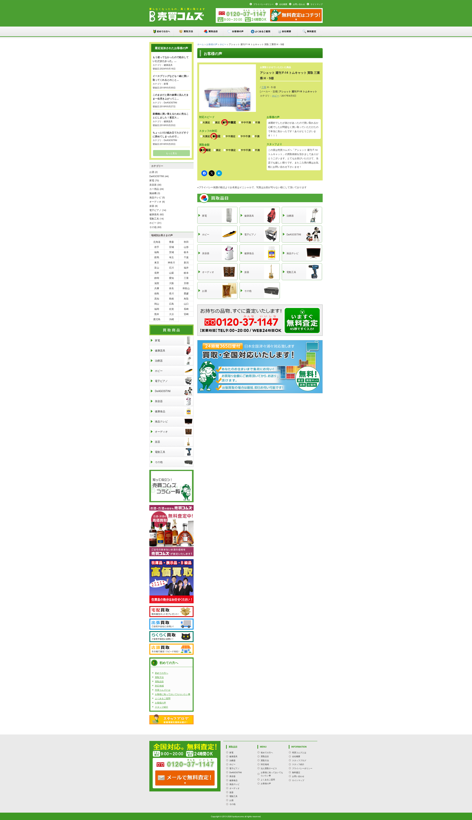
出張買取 (171, 624)
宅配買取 (171, 611)
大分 (171, 314)
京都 (186, 283)
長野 (156, 272)
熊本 (156, 314)
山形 (186, 247)
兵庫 (156, 288)
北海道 (156, 241)
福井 (186, 267)
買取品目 (211, 31)
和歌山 (186, 288)
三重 (263, 87)
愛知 (171, 278)
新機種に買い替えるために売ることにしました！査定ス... (171, 115)
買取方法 (186, 31)
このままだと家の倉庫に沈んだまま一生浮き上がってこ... (171, 96)
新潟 (186, 262)
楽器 (151, 206)
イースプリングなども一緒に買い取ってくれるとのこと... (171, 77)
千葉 (186, 257)
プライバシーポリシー (263, 4)
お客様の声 (235, 31)
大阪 (171, 283)
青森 (171, 241)
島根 (171, 298)
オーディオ (155, 201)
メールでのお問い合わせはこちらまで (302, 320)
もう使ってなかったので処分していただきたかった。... (171, 59)
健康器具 (168, 64)
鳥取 (186, 298)
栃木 (186, 252)
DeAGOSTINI (170, 102)
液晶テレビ (155, 197)
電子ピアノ (155, 210)
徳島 (156, 293)
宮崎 (186, 314)
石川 (171, 267)
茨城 (171, 252)
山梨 (171, 272)
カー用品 (154, 189)
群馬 (156, 257)
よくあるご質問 (260, 31)
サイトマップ (316, 4)
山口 (186, 303)
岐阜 (186, 272)
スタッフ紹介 (161, 706)
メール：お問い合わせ (296, 15)
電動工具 (154, 218)
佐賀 (171, 309)
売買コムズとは (162, 689)
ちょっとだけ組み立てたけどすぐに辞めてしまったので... (171, 134)
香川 (171, 293)
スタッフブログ (171, 719)
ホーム (200, 44)
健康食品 (160, 411)
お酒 (151, 172)
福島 (156, 252)
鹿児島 (156, 319)
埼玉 (171, 257)
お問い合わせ (299, 4)
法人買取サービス (269, 768)
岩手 (156, 247)
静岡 (156, 278)
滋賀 (156, 283)
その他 (153, 227)
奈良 (171, 288)
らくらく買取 (171, 636)
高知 (156, 298)
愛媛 (186, 293)
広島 (171, 303)
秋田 (186, 241)
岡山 (156, 303)
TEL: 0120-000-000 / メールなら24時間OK (185, 778)
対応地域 (159, 685)
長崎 (186, 309)
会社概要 (283, 4)
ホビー (223, 44)
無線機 (153, 193)
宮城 (171, 247)
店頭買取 (171, 649)
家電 (166, 83)
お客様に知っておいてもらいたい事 (172, 694)
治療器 (159, 360)
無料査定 (310, 31)
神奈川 (171, 262)
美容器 (153, 184)
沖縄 (171, 319)
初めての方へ (161, 31)
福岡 (156, 309)
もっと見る (171, 153)
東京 (156, 262)
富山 (156, 267)
